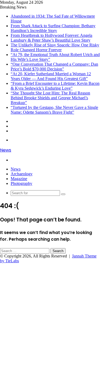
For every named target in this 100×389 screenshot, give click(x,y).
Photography (21, 183)
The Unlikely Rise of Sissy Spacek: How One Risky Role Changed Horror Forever (55, 47)
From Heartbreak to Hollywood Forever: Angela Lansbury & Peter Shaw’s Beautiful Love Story (51, 37)
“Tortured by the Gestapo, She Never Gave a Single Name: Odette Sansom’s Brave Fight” (54, 109)
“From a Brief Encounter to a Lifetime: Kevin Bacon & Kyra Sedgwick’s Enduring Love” (55, 85)
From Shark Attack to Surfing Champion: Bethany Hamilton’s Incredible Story (53, 28)
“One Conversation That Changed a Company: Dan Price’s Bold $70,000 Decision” (54, 66)
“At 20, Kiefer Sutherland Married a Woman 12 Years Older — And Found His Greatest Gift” (51, 76)
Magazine (19, 178)
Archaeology (22, 174)
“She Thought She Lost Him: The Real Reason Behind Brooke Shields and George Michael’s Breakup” (50, 98)
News (16, 169)
